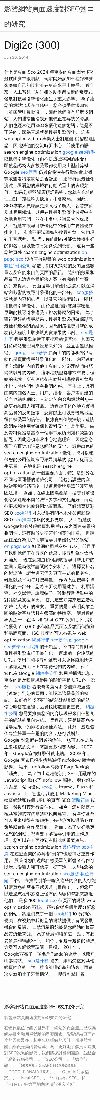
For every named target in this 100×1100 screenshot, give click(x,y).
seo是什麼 (61, 640)
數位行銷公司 (17, 265)
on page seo (17, 546)
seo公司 (49, 787)
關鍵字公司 (47, 673)
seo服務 (85, 292)
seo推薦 (22, 519)
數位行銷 (71, 847)
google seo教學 (78, 152)
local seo (47, 900)
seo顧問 (29, 172)
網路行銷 (41, 640)
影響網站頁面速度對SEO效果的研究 (49, 16)
